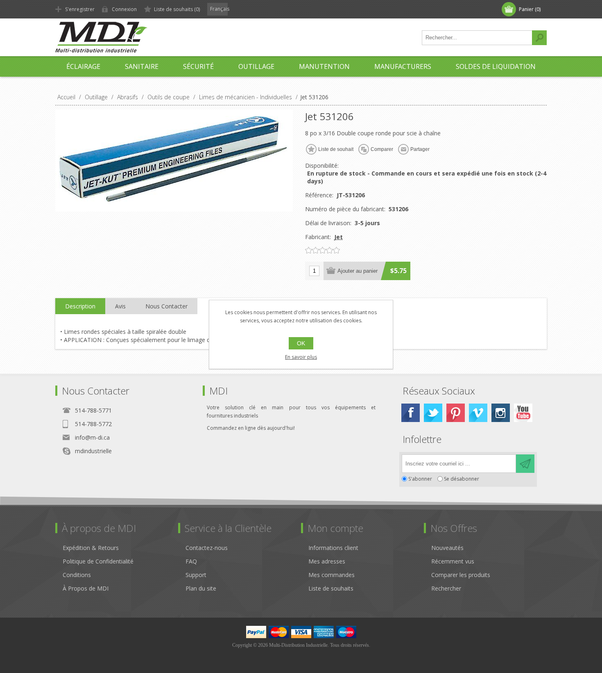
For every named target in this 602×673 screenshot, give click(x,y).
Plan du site (201, 588)
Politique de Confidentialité (98, 561)
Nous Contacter (166, 306)
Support (196, 575)
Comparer (382, 149)
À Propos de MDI (86, 588)
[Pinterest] (455, 413)
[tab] (80, 306)
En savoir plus (301, 357)
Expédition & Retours (91, 548)
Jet (338, 237)
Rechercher (539, 37)
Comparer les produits (460, 575)
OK (301, 343)
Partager (420, 149)
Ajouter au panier (357, 271)
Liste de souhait (335, 149)
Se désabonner (461, 478)
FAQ (191, 561)
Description (80, 306)
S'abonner (420, 478)
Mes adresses (326, 561)
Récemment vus (452, 561)
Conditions (77, 575)
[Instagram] (500, 413)
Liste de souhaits (330, 588)
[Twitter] (433, 413)
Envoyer (525, 463)
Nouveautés (447, 548)
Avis (120, 306)
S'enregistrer (80, 9)
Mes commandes (331, 575)
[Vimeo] (478, 413)
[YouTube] (523, 413)
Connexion (124, 9)
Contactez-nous (207, 548)
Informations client (333, 548)
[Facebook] (410, 413)
